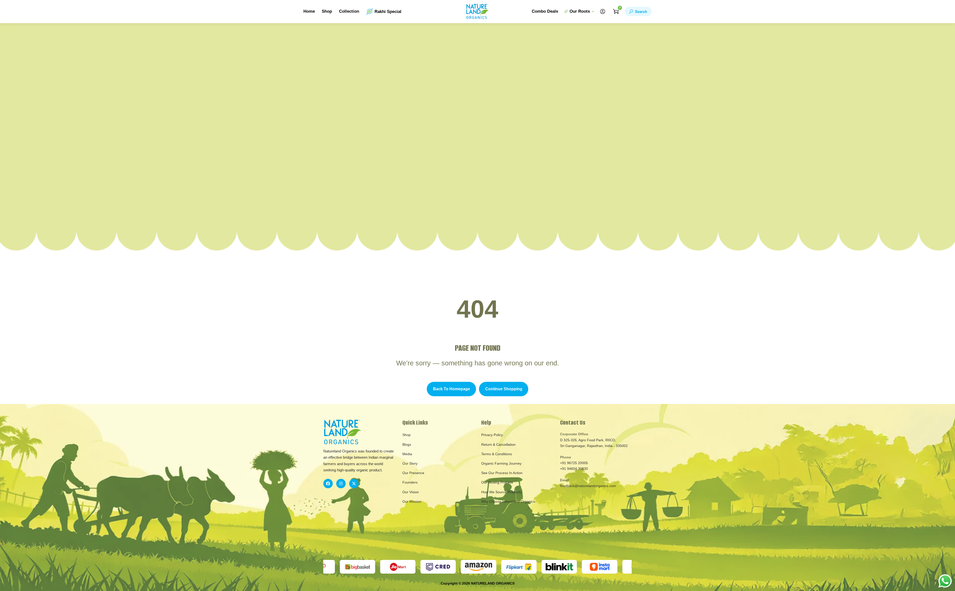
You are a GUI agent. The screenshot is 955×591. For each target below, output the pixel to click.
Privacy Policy (492, 435)
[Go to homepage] (477, 11)
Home (309, 11)
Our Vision (410, 492)
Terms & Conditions (496, 454)
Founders (410, 482)
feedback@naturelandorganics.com (588, 486)
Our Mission (411, 501)
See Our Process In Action (502, 473)
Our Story (410, 463)
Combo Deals (545, 11)
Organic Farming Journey (501, 463)
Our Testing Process (497, 482)
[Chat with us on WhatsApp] (945, 581)
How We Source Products (501, 492)
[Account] (603, 11)
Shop (327, 11)
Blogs (406, 444)
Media (407, 454)
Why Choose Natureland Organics (508, 501)
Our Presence (413, 473)
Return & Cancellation (498, 444)
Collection (349, 11)
